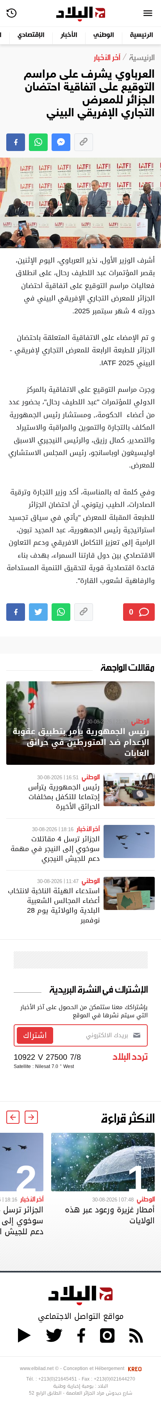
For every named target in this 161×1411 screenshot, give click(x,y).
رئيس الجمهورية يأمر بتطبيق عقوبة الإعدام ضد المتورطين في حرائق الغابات (81, 742)
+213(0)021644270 (114, 1379)
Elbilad (80, 14)
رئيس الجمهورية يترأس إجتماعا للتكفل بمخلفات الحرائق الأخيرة (64, 796)
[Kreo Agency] (133, 1368)
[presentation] (31, 1117)
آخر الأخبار (88, 828)
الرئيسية (141, 35)
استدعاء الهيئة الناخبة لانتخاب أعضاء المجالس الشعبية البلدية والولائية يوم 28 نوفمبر (54, 905)
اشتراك (35, 1035)
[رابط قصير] (83, 142)
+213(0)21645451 (57, 1379)
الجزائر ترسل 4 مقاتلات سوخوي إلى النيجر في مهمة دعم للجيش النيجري (55, 848)
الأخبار (69, 35)
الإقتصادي (31, 35)
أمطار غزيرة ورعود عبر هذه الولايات (110, 1215)
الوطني (103, 35)
